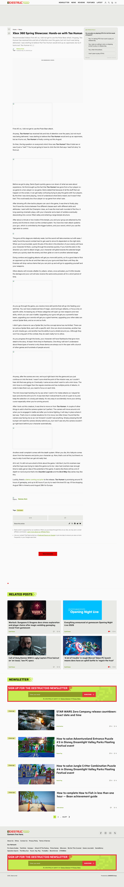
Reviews (81, 2)
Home (14, 29)
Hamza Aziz (20, 49)
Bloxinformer (54, 851)
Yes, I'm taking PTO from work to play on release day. (101, 39)
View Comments (48, 554)
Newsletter (64, 2)
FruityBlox (45, 851)
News (73, 2)
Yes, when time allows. (95, 50)
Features (91, 2)
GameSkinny (99, 848)
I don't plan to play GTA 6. (96, 53)
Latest (99, 2)
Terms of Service (65, 698)
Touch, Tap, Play (35, 851)
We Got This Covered (74, 848)
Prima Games (54, 848)
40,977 (64, 817)
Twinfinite (23, 848)
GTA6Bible (62, 851)
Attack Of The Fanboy (42, 848)
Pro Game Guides (12, 848)
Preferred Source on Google (46, 535)
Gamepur (30, 848)
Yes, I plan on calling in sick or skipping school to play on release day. (100, 45)
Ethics (17, 841)
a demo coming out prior (34, 480)
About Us (10, 841)
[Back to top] (8, 583)
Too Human (20, 510)
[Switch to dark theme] (112, 2)
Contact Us (24, 841)
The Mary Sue (24, 851)
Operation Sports (12, 851)
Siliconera (63, 848)
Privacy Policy (76, 698)
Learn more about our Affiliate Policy (38, 532)
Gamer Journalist (88, 848)
